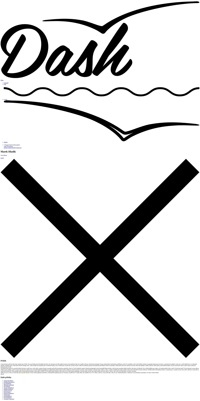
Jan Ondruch (7, 386)
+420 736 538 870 (8, 146)
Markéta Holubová (8, 389)
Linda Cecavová (8, 390)
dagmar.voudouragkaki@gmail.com (12, 147)
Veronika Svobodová (9, 399)
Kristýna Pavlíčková (9, 393)
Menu (2, 80)
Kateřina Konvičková (9, 382)
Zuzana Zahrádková (9, 387)
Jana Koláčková (8, 396)
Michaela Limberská (9, 385)
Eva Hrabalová (7, 383)
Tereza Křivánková (8, 380)
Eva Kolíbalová (7, 397)
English (6, 142)
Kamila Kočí (7, 394)
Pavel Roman (7, 392)
